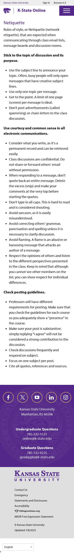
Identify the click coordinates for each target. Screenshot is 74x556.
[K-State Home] (7, 10)
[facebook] (8, 397)
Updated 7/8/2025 (25, 530)
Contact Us (21, 490)
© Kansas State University (30, 525)
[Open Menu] (66, 11)
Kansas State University (16, 2)
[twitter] (22, 397)
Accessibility (22, 506)
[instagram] (65, 397)
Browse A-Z (60, 2)
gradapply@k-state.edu (37, 457)
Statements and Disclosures (31, 500)
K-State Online (32, 10)
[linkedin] (51, 397)
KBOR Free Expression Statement (34, 516)
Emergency (21, 495)
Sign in (46, 2)
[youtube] (37, 397)
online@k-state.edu (37, 438)
